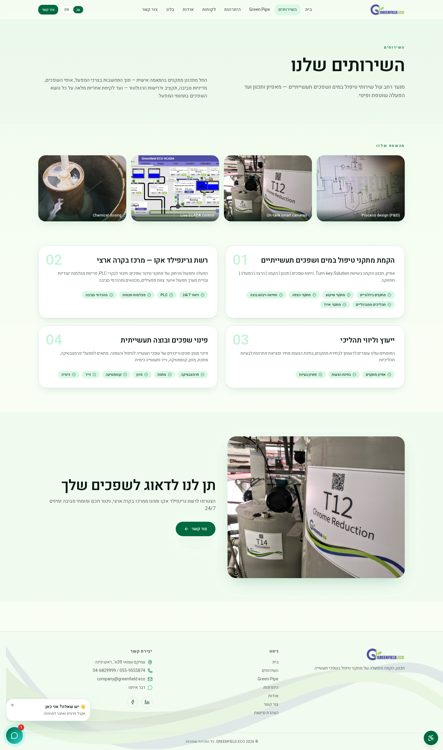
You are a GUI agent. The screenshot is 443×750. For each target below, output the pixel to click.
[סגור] (12, 705)
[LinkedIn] (147, 702)
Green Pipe (259, 9)
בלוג (170, 9)
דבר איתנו (136, 688)
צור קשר (150, 9)
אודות (188, 9)
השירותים (287, 9)
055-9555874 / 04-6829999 (119, 671)
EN (66, 9)
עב (78, 9)
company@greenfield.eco (121, 679)
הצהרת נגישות (266, 713)
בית (308, 9)
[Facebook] (132, 702)
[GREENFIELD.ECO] (387, 9)
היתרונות (232, 9)
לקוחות (209, 9)
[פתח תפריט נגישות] (431, 738)
